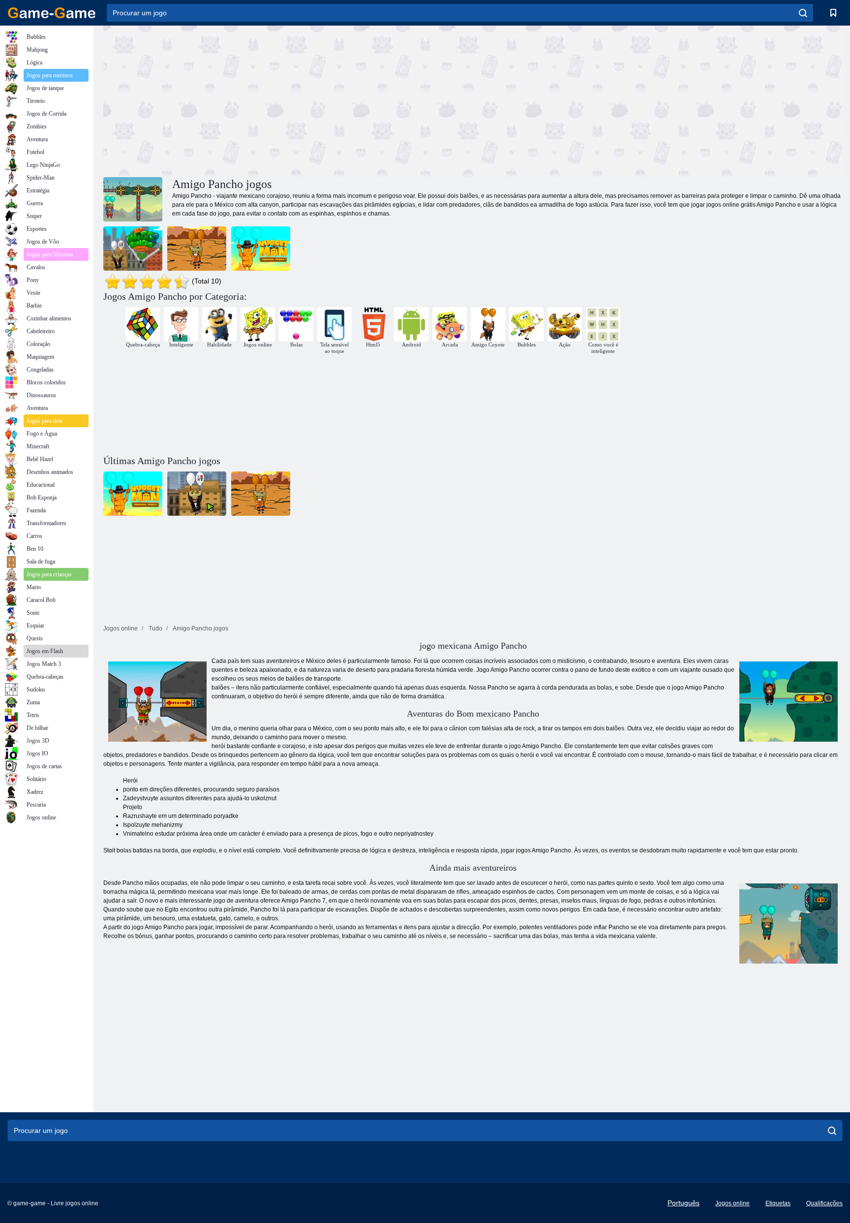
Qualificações (824, 1203)
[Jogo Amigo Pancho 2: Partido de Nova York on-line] (132, 248)
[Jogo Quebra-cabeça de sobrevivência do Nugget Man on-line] (260, 248)
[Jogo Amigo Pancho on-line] (196, 248)
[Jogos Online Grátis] (51, 12)
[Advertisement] (288, 100)
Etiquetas (777, 1203)
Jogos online (732, 1203)
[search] (803, 12)
